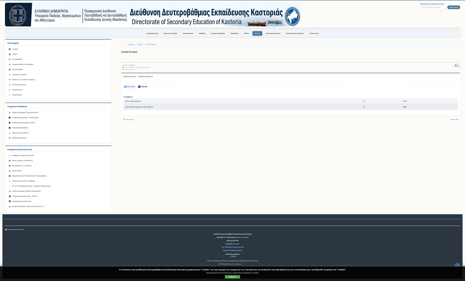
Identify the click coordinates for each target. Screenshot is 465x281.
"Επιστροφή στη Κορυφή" (457, 266)
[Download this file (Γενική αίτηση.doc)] (126, 101)
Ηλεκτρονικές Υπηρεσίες (295, 33)
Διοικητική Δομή (152, 33)
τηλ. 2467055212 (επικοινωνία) (232, 247)
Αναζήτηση (453, 7)
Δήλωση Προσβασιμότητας (232, 250)
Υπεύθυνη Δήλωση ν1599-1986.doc (141, 107)
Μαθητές (202, 33)
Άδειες (246, 33)
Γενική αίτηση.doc (134, 101)
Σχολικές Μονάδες (170, 33)
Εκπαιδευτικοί (188, 33)
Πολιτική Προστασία (272, 33)
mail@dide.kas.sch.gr (232, 244)
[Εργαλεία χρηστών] (456, 65)
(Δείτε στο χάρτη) (242, 237)
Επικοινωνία (314, 33)
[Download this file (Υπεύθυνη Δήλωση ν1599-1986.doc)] (126, 107)
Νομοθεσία (234, 33)
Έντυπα (257, 33)
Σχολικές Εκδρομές (218, 33)
